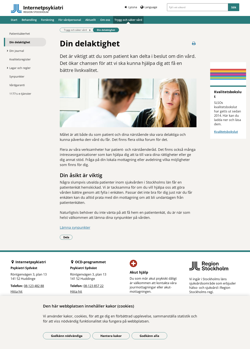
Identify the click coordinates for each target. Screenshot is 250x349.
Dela (67, 237)
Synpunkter (16, 76)
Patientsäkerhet (19, 33)
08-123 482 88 (34, 286)
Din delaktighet (19, 42)
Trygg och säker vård (128, 20)
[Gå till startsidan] (37, 8)
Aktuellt (90, 20)
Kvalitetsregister (20, 59)
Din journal (16, 51)
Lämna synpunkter (75, 227)
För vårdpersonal (69, 20)
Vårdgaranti (17, 85)
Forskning (47, 20)
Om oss (105, 20)
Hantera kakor (111, 336)
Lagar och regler (20, 68)
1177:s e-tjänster (20, 93)
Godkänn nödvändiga (66, 336)
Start (14, 20)
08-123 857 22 (93, 286)
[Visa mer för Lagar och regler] (6, 68)
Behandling (29, 20)
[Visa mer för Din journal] (6, 50)
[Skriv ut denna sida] (193, 43)
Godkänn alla (149, 336)
